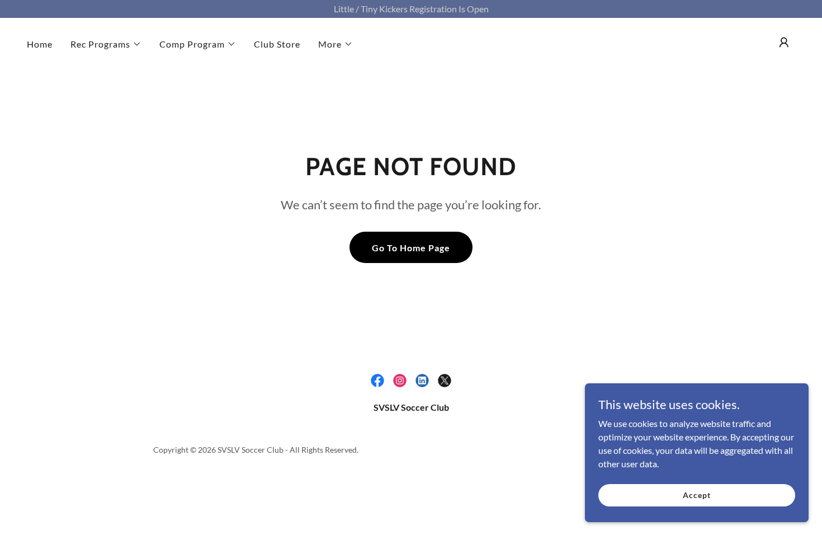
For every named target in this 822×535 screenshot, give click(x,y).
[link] (377, 380)
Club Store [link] (277, 44)
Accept (696, 495)
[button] (105, 44)
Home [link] (40, 44)
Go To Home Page (411, 247)
